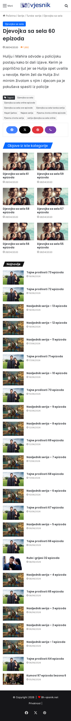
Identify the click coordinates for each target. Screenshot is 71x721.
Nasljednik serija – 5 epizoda (46, 524)
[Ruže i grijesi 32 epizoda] (13, 563)
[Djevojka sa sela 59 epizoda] (52, 161)
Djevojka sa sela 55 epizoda (50, 245)
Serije (21, 15)
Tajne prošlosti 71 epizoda (45, 356)
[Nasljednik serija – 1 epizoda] (13, 647)
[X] (24, 129)
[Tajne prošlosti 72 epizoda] (13, 294)
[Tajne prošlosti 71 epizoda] (13, 361)
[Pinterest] (37, 129)
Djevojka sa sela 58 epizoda (16, 210)
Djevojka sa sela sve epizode (18, 107)
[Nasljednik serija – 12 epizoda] (13, 328)
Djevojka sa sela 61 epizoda (16, 175)
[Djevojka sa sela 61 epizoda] (18, 161)
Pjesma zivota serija (14, 118)
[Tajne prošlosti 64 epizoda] (13, 664)
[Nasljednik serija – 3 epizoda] (13, 613)
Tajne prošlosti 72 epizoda (45, 289)
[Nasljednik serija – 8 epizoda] (13, 429)
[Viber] (50, 129)
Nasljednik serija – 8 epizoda (46, 423)
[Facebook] (12, 129)
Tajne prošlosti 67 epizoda (45, 507)
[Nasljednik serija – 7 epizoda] (13, 462)
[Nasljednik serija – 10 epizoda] (13, 378)
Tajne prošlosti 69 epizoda (45, 440)
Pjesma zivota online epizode (51, 113)
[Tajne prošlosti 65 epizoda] (13, 597)
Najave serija (27, 113)
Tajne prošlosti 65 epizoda (45, 591)
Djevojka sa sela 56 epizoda (16, 245)
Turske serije (33, 15)
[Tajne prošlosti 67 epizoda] (13, 513)
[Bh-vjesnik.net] (35, 5)
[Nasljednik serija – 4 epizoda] (13, 580)
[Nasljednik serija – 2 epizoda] (13, 630)
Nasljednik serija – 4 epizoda (46, 575)
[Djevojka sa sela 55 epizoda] (52, 231)
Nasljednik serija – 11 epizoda (46, 339)
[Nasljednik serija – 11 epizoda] (13, 345)
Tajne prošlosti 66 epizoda (45, 541)
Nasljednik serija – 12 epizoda (47, 323)
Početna (10, 15)
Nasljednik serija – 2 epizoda (46, 625)
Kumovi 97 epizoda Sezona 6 (46, 675)
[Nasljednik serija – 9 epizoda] (13, 412)
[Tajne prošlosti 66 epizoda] (13, 546)
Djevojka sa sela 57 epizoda (50, 210)
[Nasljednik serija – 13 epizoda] (13, 311)
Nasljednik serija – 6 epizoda (46, 491)
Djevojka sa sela (53, 15)
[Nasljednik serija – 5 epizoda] (13, 529)
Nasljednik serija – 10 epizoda (47, 373)
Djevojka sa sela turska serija (50, 107)
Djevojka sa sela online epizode (19, 102)
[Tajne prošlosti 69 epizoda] (13, 445)
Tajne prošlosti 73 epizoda (45, 272)
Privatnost (35, 703)
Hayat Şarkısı (10, 113)
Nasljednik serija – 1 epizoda (46, 642)
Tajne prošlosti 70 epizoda (45, 390)
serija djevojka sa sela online (41, 118)
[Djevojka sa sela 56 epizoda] (18, 231)
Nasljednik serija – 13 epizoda (47, 306)
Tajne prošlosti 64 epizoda (45, 659)
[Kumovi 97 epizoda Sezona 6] (13, 679)
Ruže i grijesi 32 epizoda (43, 558)
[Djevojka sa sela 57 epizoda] (52, 196)
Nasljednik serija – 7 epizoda (46, 457)
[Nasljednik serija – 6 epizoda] (13, 496)
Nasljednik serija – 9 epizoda (46, 407)
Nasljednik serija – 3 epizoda (46, 608)
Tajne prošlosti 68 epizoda (45, 474)
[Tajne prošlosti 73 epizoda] (13, 277)
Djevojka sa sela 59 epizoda (50, 175)
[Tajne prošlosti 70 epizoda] (13, 395)
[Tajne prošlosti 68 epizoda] (13, 479)
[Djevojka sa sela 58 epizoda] (18, 196)
